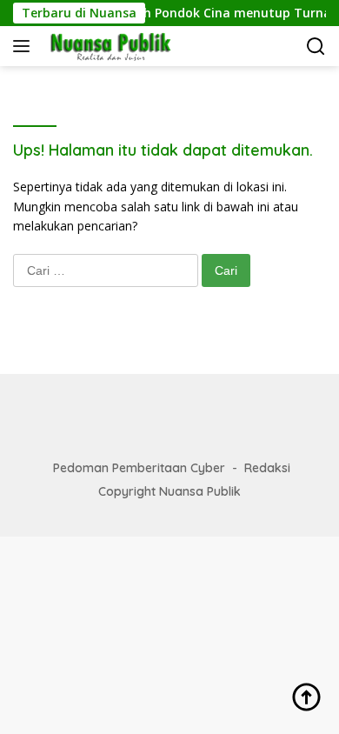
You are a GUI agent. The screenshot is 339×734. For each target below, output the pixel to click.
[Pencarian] (316, 46)
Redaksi (267, 468)
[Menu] (25, 46)
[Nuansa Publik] (107, 46)
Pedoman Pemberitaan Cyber (139, 468)
